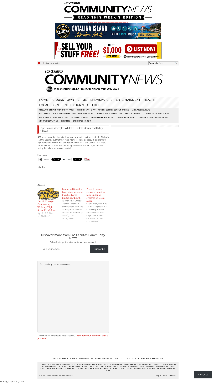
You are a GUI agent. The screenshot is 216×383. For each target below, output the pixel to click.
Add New (172, 376)
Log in (158, 376)
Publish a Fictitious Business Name (153, 117)
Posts (165, 376)
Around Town (63, 99)
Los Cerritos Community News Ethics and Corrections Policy (66, 113)
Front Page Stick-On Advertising (53, 117)
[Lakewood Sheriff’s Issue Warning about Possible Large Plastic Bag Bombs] (74, 204)
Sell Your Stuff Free (82, 105)
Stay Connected (52, 63)
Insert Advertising (79, 117)
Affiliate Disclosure (141, 110)
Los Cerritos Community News (59, 376)
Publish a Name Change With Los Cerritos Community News (103, 110)
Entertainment (128, 99)
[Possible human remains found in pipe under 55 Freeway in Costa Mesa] (98, 205)
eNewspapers (101, 99)
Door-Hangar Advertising (102, 117)
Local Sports (50, 105)
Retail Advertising (133, 113)
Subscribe (65, 121)
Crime (82, 99)
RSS (108, 370)
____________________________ (108, 41)
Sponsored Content (82, 121)
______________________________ (108, 21)
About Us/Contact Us (48, 121)
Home (43, 99)
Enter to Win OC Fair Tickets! (109, 113)
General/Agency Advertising (157, 113)
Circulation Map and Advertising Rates (56, 110)
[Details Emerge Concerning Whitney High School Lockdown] (48, 194)
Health (149, 99)
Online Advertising (126, 117)
